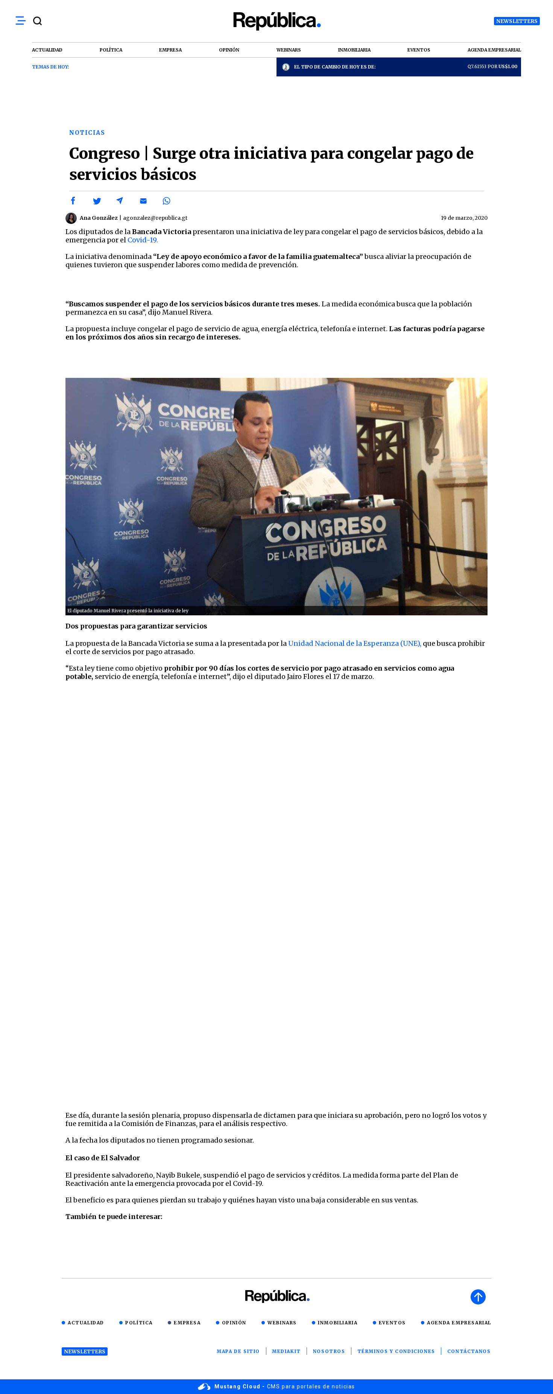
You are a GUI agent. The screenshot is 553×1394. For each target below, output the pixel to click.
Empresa (187, 1323)
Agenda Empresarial (459, 1323)
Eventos (392, 1323)
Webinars (282, 1323)
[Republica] (276, 21)
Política (139, 1323)
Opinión (234, 1323)
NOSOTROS (329, 1351)
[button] (73, 201)
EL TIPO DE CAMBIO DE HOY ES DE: (335, 67)
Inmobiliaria (337, 1323)
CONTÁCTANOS (469, 1351)
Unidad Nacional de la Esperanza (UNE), (355, 643)
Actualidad (86, 1323)
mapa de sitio (238, 1351)
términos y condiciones (396, 1351)
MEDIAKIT (286, 1351)
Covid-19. (143, 240)
